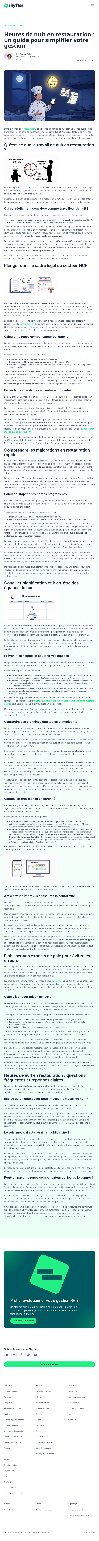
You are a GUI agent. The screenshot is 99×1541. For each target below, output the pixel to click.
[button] (92, 6)
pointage (58, 981)
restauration (29, 129)
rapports (27, 1006)
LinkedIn (19, 59)
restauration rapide (28, 324)
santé (23, 330)
